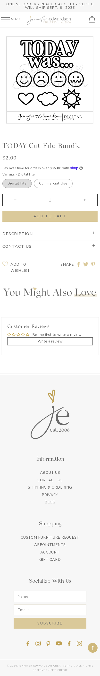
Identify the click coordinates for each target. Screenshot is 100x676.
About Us (50, 472)
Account (49, 552)
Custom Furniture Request (50, 537)
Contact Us (50, 480)
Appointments (50, 544)
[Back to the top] (93, 648)
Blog (50, 502)
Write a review (50, 341)
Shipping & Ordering (50, 487)
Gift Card (50, 559)
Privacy (50, 494)
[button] (92, 19)
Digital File (17, 183)
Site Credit (58, 670)
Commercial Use (53, 183)
